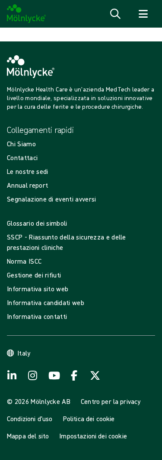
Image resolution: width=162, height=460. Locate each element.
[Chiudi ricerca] (143, 13)
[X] (95, 375)
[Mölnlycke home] (26, 13)
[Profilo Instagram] (33, 375)
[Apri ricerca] (115, 13)
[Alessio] (12, 375)
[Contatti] (74, 375)
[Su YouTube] (53, 375)
